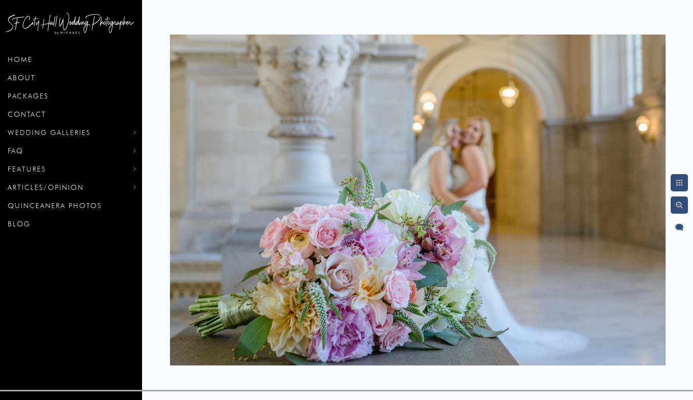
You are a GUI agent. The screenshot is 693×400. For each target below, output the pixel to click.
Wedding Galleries (49, 132)
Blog (19, 224)
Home (20, 59)
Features (27, 169)
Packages (28, 96)
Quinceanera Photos (55, 206)
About (22, 78)
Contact (27, 114)
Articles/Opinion (46, 187)
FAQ (15, 151)
